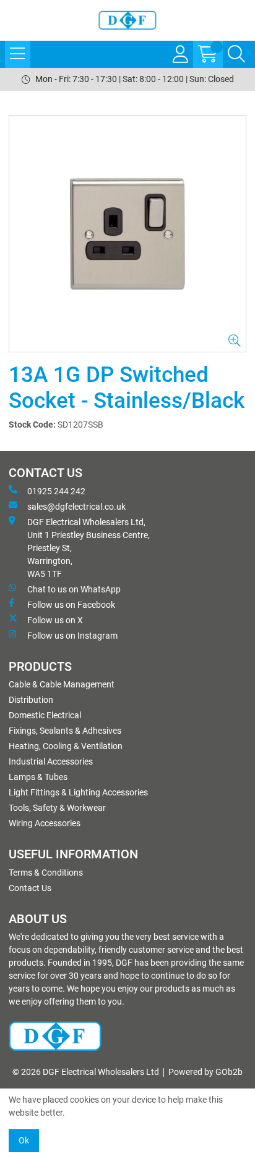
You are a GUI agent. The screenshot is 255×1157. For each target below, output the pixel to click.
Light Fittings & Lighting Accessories (78, 792)
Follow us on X (55, 620)
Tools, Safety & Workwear (57, 808)
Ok (24, 1140)
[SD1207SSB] (127, 233)
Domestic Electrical (45, 715)
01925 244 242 (56, 491)
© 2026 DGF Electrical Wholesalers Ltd (85, 1072)
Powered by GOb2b (205, 1072)
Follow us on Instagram (72, 636)
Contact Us (30, 888)
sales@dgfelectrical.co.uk (76, 507)
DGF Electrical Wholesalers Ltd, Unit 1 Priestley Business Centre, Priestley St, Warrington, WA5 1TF (88, 548)
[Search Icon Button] (236, 54)
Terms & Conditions (46, 872)
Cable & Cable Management (62, 684)
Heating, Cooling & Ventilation (66, 746)
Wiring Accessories (44, 823)
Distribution (31, 700)
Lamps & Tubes (38, 777)
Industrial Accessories (51, 761)
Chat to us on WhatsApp (74, 589)
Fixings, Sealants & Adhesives (65, 731)
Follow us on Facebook (71, 605)
